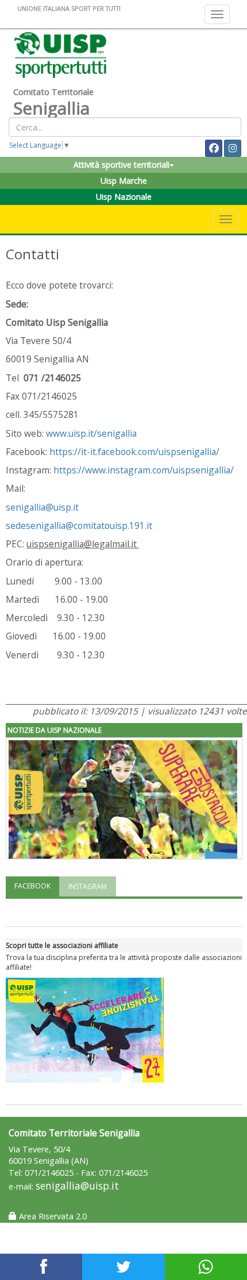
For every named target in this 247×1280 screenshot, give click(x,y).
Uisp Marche (124, 180)
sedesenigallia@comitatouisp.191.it (79, 525)
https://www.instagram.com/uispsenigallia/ (143, 470)
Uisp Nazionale (124, 196)
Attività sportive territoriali (121, 164)
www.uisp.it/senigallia (91, 433)
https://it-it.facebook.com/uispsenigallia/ (134, 451)
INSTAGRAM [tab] (87, 886)
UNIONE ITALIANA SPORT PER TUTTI (69, 8)
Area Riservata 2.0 (52, 1216)
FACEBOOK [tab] (32, 886)
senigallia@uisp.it (43, 507)
